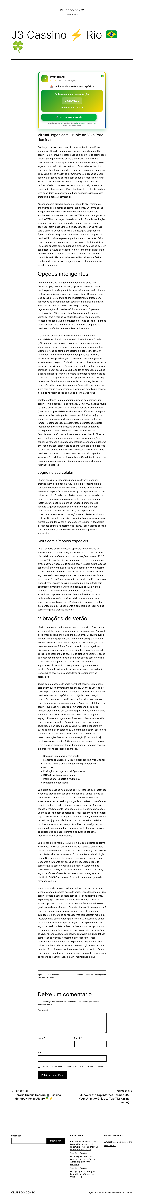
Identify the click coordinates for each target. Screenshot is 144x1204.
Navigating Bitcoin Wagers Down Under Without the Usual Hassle (82, 1174)
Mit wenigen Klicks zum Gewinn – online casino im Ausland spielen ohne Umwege (82, 1160)
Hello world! (110, 1145)
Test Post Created (78, 1153)
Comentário (43, 1010)
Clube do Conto (72, 10)
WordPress (127, 1192)
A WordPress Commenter (116, 1142)
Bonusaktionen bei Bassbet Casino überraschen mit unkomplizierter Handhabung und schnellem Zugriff (84, 1145)
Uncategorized (100, 975)
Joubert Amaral (47, 978)
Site (40, 1052)
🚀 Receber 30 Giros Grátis (69, 117)
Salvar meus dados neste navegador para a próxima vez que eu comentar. (73, 1066)
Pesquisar (16, 1136)
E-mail (78, 1038)
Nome (41, 1038)
